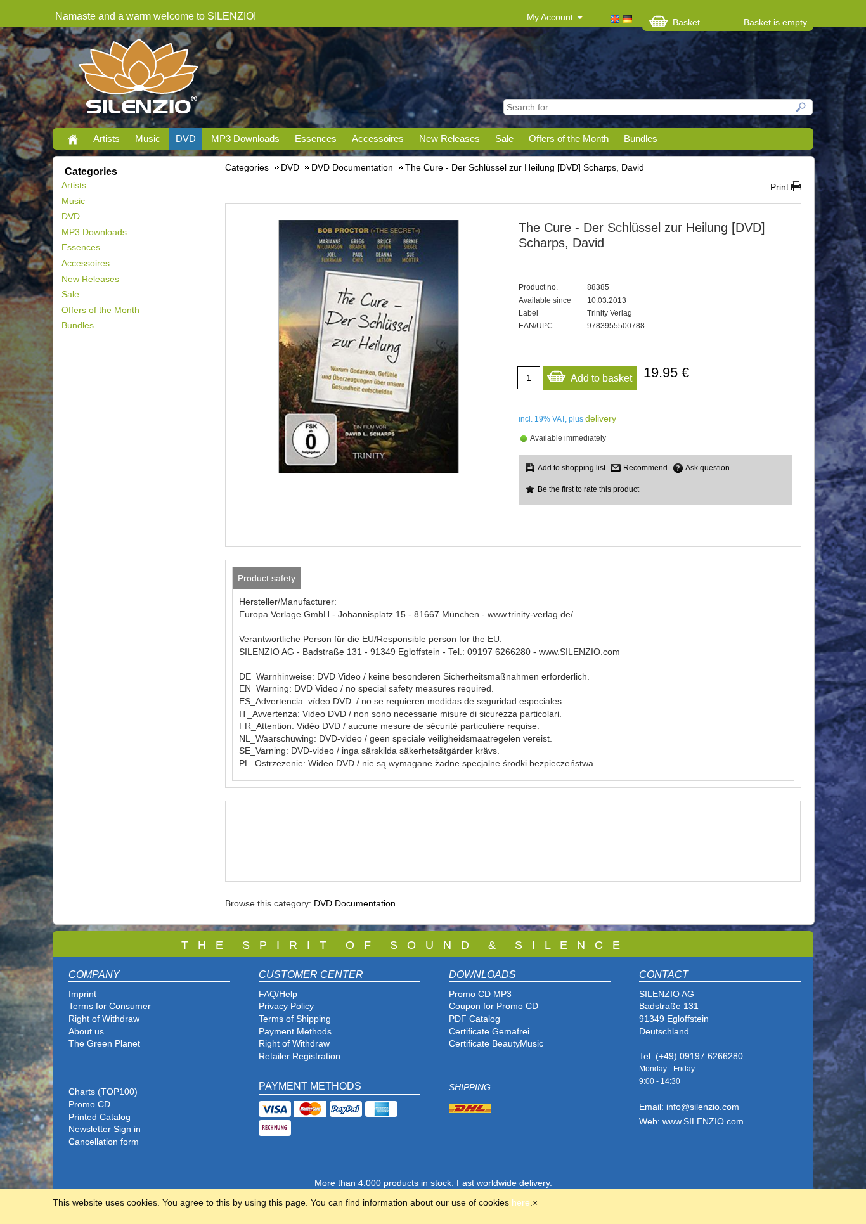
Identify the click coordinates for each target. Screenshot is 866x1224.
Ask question (707, 467)
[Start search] (801, 107)
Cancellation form (104, 1142)
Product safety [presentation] (266, 578)
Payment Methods (295, 1031)
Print (779, 187)
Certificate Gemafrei (489, 1031)
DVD (186, 138)
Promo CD (89, 1104)
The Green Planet (104, 1043)
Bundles (640, 138)
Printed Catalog (99, 1117)
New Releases (449, 138)
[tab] (266, 578)
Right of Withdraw (103, 1019)
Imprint (82, 994)
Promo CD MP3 (480, 994)
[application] (513, 841)
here (521, 1202)
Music (147, 138)
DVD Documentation (355, 903)
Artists (106, 138)
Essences (316, 138)
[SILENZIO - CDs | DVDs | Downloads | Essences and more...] (138, 79)
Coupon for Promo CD (493, 1006)
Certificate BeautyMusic (496, 1043)
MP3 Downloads (245, 138)
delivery (600, 418)
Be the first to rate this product (588, 489)
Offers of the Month (569, 138)
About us (86, 1031)
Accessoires (378, 138)
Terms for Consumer (109, 1006)
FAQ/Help (278, 994)
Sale (504, 138)
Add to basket (601, 378)
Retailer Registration (299, 1056)
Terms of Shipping (295, 1019)
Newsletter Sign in (104, 1129)
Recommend (645, 467)
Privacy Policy (286, 1006)
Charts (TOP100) (103, 1091)
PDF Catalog (474, 1019)
